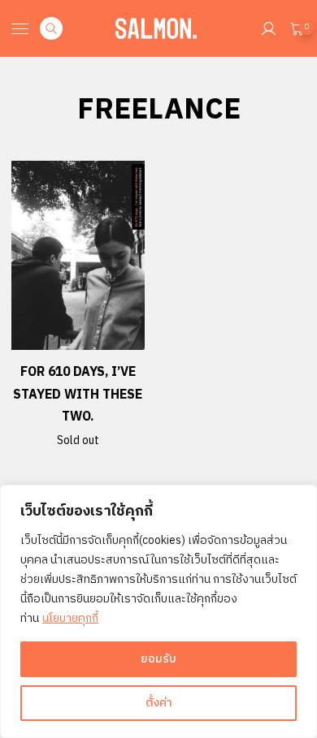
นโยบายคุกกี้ (70, 618)
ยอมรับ (158, 659)
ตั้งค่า (158, 702)
